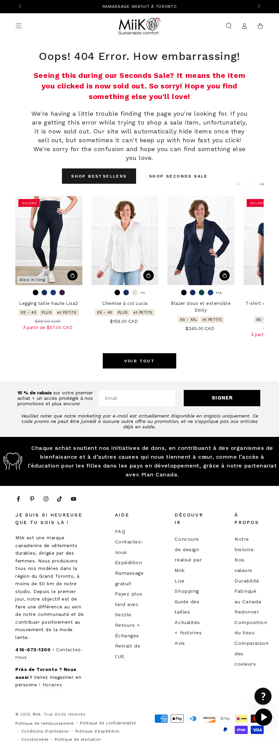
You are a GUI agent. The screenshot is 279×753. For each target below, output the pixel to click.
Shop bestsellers (99, 176)
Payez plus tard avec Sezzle (128, 604)
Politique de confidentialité (108, 723)
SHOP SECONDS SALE (178, 176)
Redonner (246, 612)
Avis (180, 643)
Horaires (52, 684)
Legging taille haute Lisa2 (48, 303)
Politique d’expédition (97, 731)
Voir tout (139, 361)
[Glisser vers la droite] (258, 7)
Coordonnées (35, 739)
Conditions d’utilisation (45, 731)
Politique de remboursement (44, 723)
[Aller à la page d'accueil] (139, 25)
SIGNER (222, 398)
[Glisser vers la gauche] (20, 7)
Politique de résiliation (78, 739)
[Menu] (19, 26)
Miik (36, 714)
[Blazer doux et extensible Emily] (200, 240)
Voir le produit (72, 275)
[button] (228, 26)
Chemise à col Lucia (124, 303)
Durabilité (246, 581)
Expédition (128, 562)
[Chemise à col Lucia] (125, 240)
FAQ (120, 531)
